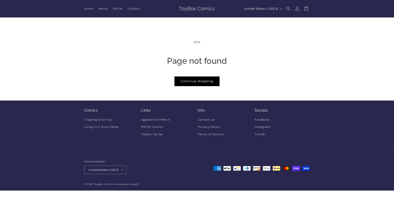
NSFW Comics (152, 127)
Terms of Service (211, 134)
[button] (288, 8)
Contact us (206, 119)
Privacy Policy (209, 127)
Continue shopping (197, 81)
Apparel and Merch (155, 119)
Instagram (262, 127)
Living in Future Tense (101, 127)
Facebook (262, 119)
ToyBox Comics (103, 184)
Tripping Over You (98, 119)
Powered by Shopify (126, 184)
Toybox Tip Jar (152, 134)
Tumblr (260, 134)
